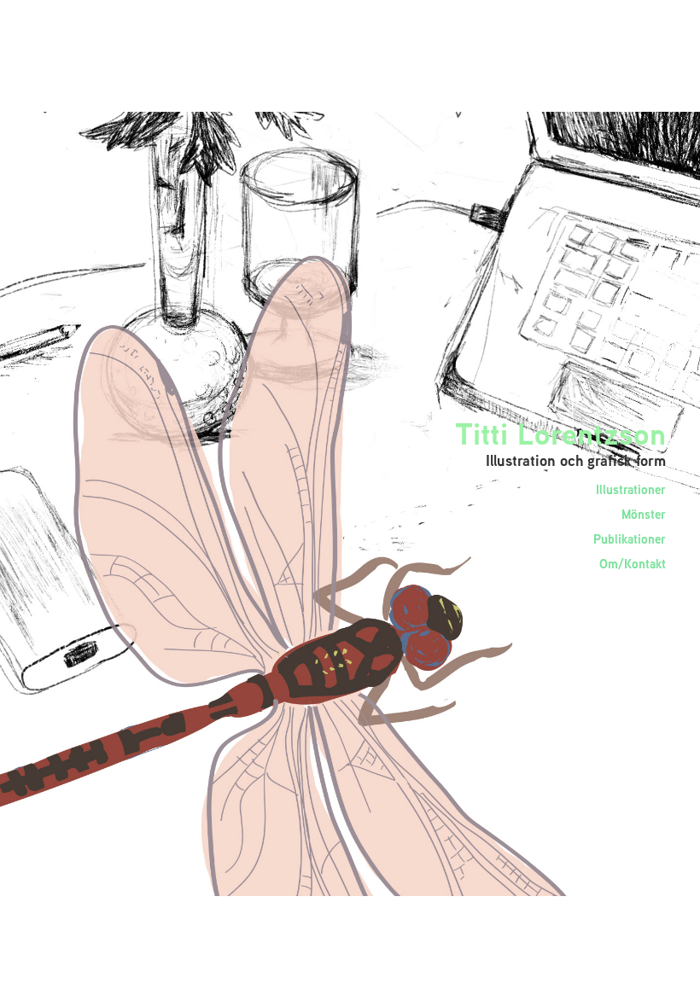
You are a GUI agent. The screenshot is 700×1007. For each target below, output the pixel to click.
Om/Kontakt (632, 564)
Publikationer (629, 539)
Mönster (643, 514)
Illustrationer (631, 489)
